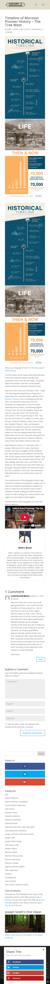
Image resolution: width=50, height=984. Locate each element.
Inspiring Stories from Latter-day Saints (19, 827)
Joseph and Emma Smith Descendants (19, 834)
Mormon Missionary (12, 859)
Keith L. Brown (12, 29)
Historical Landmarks (13, 820)
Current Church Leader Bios (15, 805)
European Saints (11, 812)
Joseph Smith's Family (13, 841)
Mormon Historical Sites (14, 856)
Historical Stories (11, 823)
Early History (36, 29)
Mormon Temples (12, 863)
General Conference (12, 816)
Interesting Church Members (15, 830)
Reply (40, 659)
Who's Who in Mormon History (16, 885)
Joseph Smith (10, 838)
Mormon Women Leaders (15, 866)
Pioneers (8, 874)
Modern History (11, 848)
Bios (6, 794)
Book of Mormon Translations (16, 802)
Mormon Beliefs (11, 852)
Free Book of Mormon (13, 905)
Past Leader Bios (11, 870)
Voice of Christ (10, 881)
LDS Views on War (12, 845)
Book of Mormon (11, 798)
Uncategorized (10, 877)
